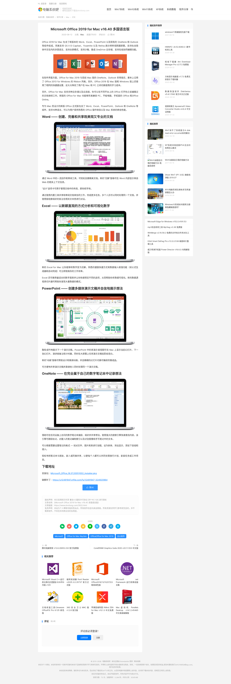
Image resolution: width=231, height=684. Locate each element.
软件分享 (183, 9)
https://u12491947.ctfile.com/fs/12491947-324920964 (80, 479)
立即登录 (84, 637)
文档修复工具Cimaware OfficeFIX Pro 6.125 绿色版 (53, 610)
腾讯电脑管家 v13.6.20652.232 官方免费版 (60, 548)
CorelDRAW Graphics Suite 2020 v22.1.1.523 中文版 (116, 548)
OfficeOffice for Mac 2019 (102, 536)
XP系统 (159, 9)
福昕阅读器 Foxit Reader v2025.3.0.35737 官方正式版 (78, 582)
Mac (67, 17)
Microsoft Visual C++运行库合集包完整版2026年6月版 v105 (53, 582)
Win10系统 (133, 9)
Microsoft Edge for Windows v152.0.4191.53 (167, 221)
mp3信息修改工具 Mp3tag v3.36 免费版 (165, 227)
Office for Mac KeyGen (77, 536)
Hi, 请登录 (42, 3)
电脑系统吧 (48, 9)
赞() (111, 34)
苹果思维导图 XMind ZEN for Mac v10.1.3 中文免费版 (102, 610)
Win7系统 (119, 9)
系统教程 (171, 9)
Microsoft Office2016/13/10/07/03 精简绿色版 (102, 582)
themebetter (124, 661)
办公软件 (121, 536)
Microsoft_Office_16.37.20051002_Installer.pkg (74, 473)
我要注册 (53, 3)
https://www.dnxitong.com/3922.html (70, 505)
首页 (109, 9)
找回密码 (63, 3)
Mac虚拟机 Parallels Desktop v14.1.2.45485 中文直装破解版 (127, 610)
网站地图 (137, 661)
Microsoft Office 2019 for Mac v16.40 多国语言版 (90, 29)
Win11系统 (147, 9)
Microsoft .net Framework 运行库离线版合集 (127, 582)
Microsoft (59, 536)
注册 (98, 637)
